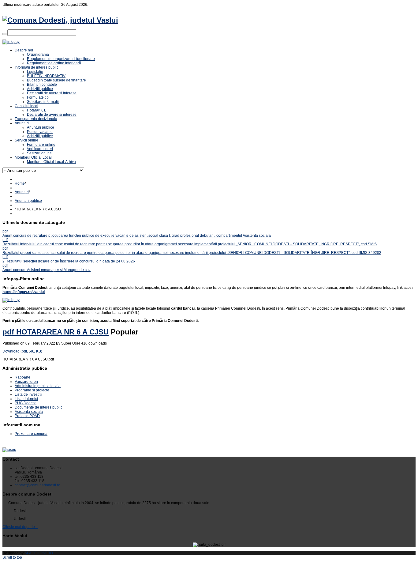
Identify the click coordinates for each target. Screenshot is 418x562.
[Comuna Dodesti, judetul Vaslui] (60, 20)
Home (20, 183)
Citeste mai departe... (20, 527)
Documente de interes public (38, 407)
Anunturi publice (28, 200)
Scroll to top (12, 557)
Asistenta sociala (29, 411)
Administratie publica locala (38, 386)
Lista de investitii (28, 394)
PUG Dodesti (25, 403)
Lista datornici (26, 399)
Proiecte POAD (27, 416)
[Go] (4, 34)
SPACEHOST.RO (38, 553)
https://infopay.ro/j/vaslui (23, 292)
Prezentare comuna (31, 434)
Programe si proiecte (32, 390)
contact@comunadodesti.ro (37, 485)
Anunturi (22, 192)
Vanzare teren (26, 381)
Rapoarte (22, 377)
